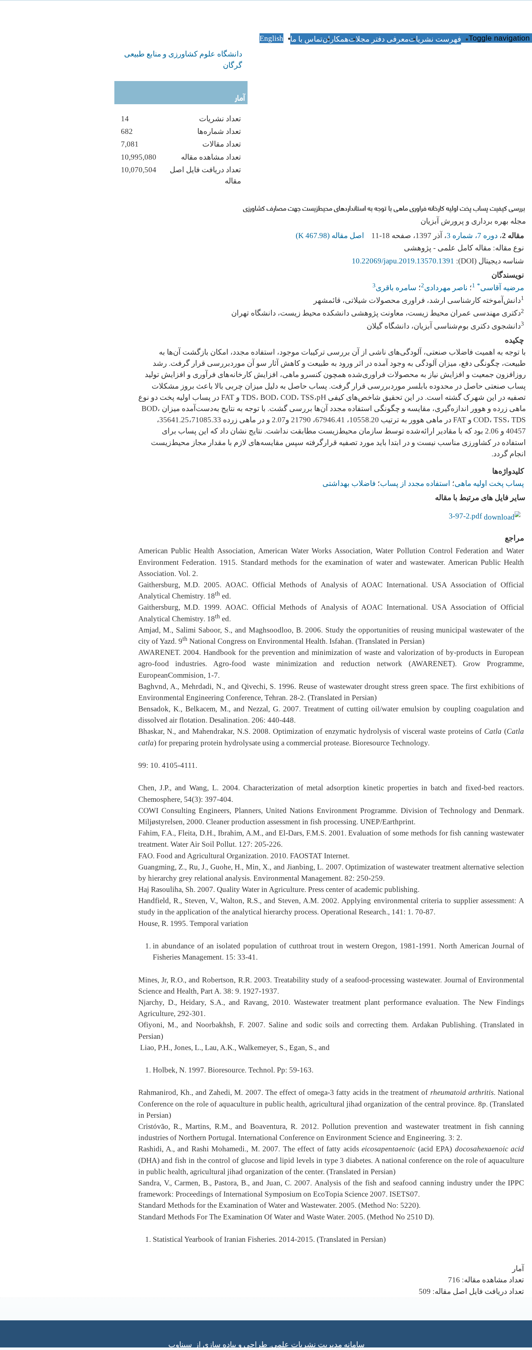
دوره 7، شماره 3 (472, 235)
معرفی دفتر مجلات (379, 39)
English (271, 38)
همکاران (335, 39)
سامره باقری (396, 287)
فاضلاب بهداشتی (349, 483)
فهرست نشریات (435, 39)
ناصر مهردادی (446, 287)
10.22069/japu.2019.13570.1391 (403, 261)
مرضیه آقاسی (500, 287)
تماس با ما (306, 39)
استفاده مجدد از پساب (415, 483)
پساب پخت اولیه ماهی (489, 483)
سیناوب (180, 1344)
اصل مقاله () (331, 235)
